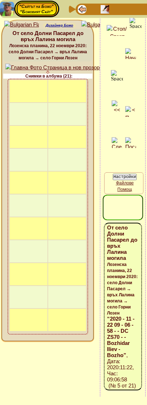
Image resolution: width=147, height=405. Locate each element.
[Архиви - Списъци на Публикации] (105, 9)
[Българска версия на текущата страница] (99, 24)
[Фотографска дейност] (139, 9)
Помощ (124, 189)
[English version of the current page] (22, 24)
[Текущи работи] (127, 9)
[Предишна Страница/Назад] (82, 9)
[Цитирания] (116, 9)
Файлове (125, 183)
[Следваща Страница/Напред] (93, 9)
